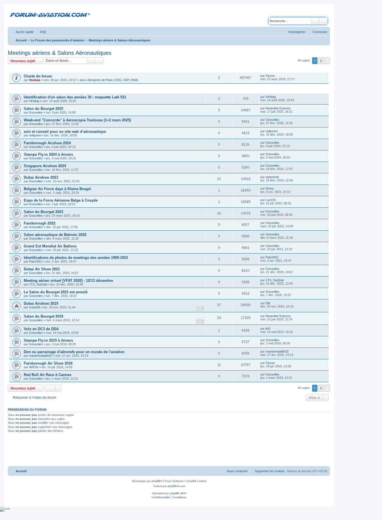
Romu (270, 188)
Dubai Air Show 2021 (42, 269)
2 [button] (321, 60)
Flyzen (270, 75)
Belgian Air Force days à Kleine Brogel (57, 189)
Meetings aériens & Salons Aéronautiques (59, 53)
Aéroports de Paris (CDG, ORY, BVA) (112, 80)
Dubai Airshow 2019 (41, 303)
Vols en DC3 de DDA (41, 329)
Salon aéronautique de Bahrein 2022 (55, 235)
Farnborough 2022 (39, 223)
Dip (268, 303)
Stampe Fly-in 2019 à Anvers (48, 340)
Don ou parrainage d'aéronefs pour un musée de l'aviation (74, 352)
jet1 (268, 328)
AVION (33, 367)
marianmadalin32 (40, 355)
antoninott (272, 177)
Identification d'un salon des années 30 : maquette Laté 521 (75, 97)
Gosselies (36, 112)
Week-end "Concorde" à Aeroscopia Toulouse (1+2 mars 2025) (77, 120)
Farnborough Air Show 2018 (48, 363)
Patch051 (35, 261)
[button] (327, 60)
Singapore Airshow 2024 (45, 166)
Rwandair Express (278, 108)
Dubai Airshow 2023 (41, 177)
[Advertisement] (169, 450)
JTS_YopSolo (38, 284)
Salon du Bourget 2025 (43, 109)
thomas (34, 80)
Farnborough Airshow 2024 (47, 143)
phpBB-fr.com (176, 486)
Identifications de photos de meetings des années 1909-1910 (76, 258)
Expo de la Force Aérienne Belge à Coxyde (61, 200)
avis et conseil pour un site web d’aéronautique (65, 131)
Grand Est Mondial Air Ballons (50, 246)
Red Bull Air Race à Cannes (47, 375)
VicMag (34, 101)
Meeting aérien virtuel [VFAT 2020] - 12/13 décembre (68, 280)
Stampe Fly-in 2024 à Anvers (48, 154)
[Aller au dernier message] (277, 75)
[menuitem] (40, 32)
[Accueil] (51, 13)
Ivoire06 (34, 307)
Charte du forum (38, 76)
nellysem (35, 135)
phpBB (156, 481)
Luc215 (271, 200)
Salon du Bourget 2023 (43, 212)
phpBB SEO (178, 493)
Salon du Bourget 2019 (43, 316)
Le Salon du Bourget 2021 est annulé (56, 292)
